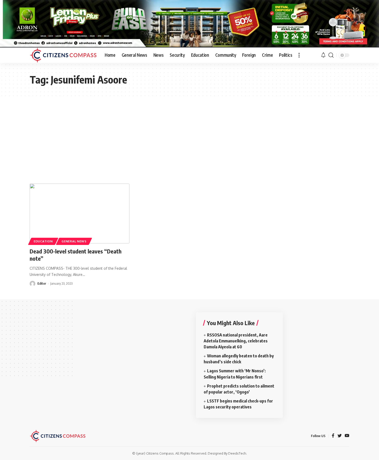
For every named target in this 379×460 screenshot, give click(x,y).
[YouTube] (347, 436)
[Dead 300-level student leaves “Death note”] (79, 213)
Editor (41, 283)
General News (74, 241)
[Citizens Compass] (63, 55)
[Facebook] (333, 436)
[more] (299, 55)
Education (43, 241)
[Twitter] (339, 436)
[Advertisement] (189, 134)
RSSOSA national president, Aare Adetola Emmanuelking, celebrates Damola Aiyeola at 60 (236, 340)
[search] (331, 55)
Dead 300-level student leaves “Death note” (75, 255)
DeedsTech (237, 453)
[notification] (323, 55)
